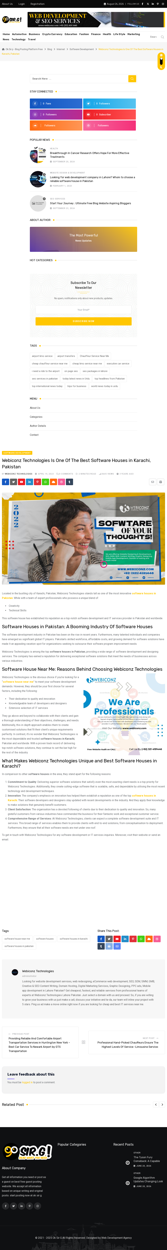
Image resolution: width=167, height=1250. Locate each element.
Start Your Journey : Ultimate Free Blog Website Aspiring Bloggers (90, 203)
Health (107, 34)
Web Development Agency (116, 1237)
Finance (96, 34)
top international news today (47, 386)
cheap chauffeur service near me (50, 363)
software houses (45, 938)
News (6, 39)
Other (137, 1153)
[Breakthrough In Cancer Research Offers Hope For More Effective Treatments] (38, 155)
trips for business (76, 386)
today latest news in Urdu (76, 378)
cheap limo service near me (87, 363)
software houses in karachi (74, 938)
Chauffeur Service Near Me (94, 356)
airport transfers (66, 356)
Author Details (38, 425)
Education (71, 34)
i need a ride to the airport (46, 371)
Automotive (19, 34)
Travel (32, 39)
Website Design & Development (67, 173)
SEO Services (57, 199)
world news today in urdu (104, 386)
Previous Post (20, 1034)
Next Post (149, 1038)
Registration (37, 3)
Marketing (134, 34)
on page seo (71, 371)
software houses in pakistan (19, 946)
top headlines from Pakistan (110, 378)
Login (21, 3)
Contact (34, 434)
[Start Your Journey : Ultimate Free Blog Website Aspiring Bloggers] (38, 203)
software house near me (17, 938)
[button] (156, 1104)
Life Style (119, 34)
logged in (27, 1082)
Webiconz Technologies (18, 474)
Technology (19, 39)
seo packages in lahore (95, 371)
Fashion (84, 34)
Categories (36, 416)
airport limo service (42, 356)
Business (34, 34)
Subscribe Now (83, 321)
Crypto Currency (52, 34)
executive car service (118, 363)
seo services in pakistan (45, 378)
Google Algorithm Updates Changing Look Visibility (148, 1181)
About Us (7, 3)
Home (6, 34)
